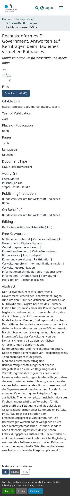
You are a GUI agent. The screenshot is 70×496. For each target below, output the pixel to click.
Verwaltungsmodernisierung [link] (20, 247)
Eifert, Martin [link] (10, 179)
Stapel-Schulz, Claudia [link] (16, 187)
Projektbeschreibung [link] (15, 251)
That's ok (8, 490)
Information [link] (10, 276)
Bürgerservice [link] (11, 255)
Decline (21, 490)
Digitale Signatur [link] (32, 243)
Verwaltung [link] (48, 276)
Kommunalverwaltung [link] (16, 259)
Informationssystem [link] (50, 271)
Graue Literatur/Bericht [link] (17, 167)
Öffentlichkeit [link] (29, 276)
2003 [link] (5, 119)
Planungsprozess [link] (32, 280)
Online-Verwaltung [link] (44, 251)
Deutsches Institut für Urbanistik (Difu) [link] (27, 227)
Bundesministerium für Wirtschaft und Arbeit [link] (31, 215)
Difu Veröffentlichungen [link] (21, 23)
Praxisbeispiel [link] (32, 255)
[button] (10, 8)
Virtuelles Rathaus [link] (44, 239)
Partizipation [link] (42, 259)
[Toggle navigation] (61, 8)
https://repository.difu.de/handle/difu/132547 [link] (31, 107)
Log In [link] (49, 8)
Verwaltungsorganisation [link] (18, 267)
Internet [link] (25, 239)
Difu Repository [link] (24, 19)
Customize (35, 490)
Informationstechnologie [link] (18, 271)
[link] (35, 93)
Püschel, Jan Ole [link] (12, 183)
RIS (5, 471)
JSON (25, 471)
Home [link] (6, 19)
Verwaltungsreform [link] (15, 263)
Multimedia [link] (9, 239)
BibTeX (15, 471)
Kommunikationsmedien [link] (46, 263)
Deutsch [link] (7, 155)
